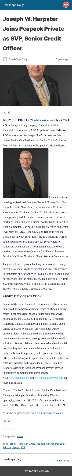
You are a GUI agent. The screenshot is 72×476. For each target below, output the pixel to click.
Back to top (63, 460)
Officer (50, 443)
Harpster (23, 443)
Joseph (40, 443)
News (20, 436)
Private (7, 447)
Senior (15, 447)
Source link (9, 428)
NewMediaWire (40, 120)
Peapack (60, 443)
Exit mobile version (36, 471)
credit (13, 443)
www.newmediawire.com (48, 413)
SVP (23, 447)
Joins (32, 443)
